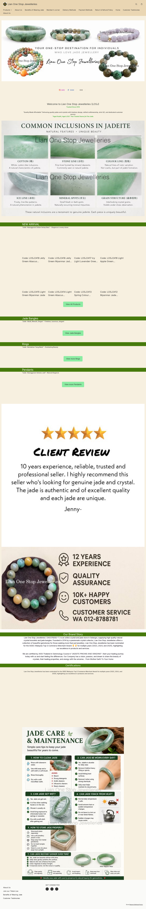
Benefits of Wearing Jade (34, 10)
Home (118, 10)
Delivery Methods (69, 10)
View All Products (73, 304)
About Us (18, 10)
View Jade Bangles (73, 333)
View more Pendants (73, 384)
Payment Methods (85, 10)
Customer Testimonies (131, 10)
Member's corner (53, 10)
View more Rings (73, 359)
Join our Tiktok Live (10, 891)
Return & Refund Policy (104, 10)
